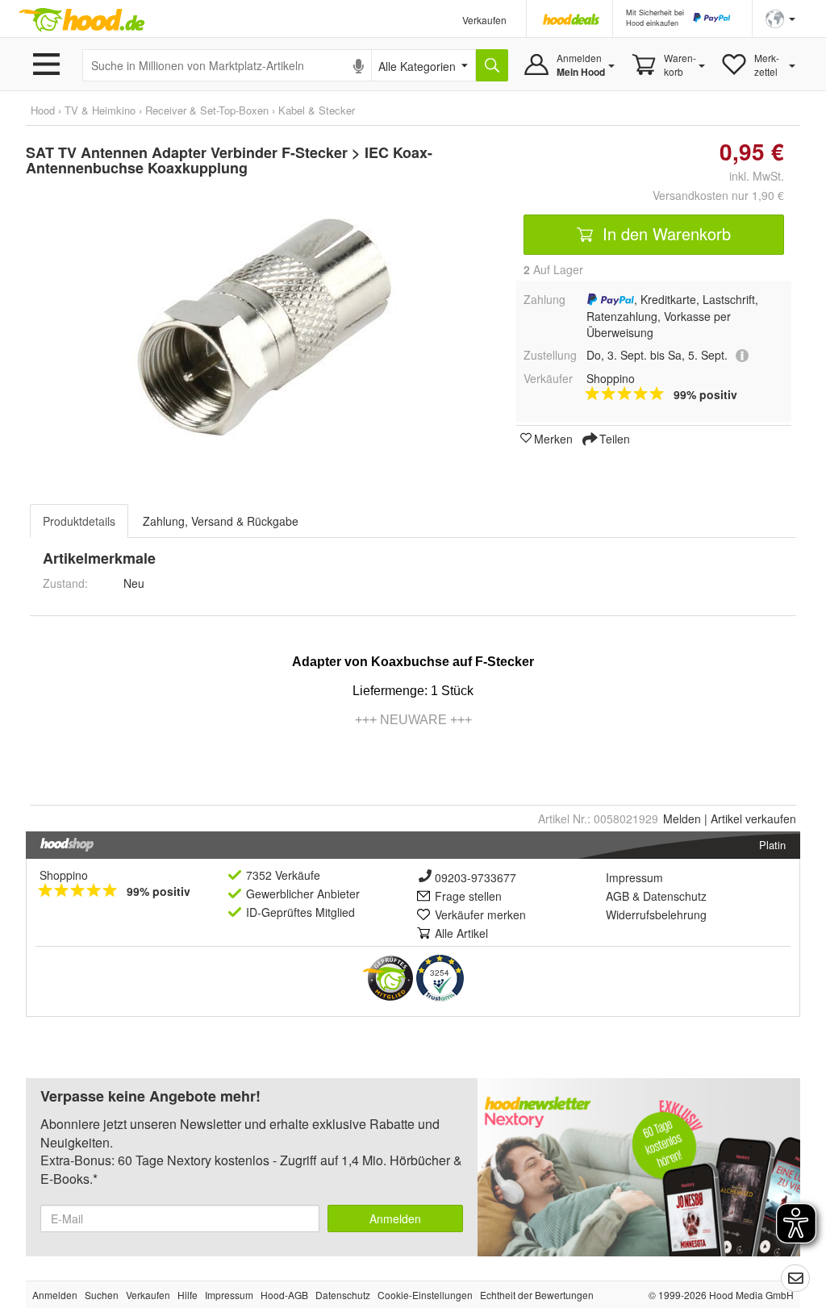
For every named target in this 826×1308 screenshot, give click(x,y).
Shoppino (64, 875)
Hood (43, 110)
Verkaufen (484, 20)
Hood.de (81, 20)
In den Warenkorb (664, 233)
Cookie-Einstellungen (425, 1295)
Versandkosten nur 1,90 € (718, 195)
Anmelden (395, 1218)
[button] (780, 17)
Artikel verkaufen (753, 818)
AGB (617, 896)
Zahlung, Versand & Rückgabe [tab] (220, 521)
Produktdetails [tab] (79, 521)
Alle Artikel (461, 933)
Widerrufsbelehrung (656, 914)
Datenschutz (675, 896)
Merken (553, 438)
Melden (682, 818)
